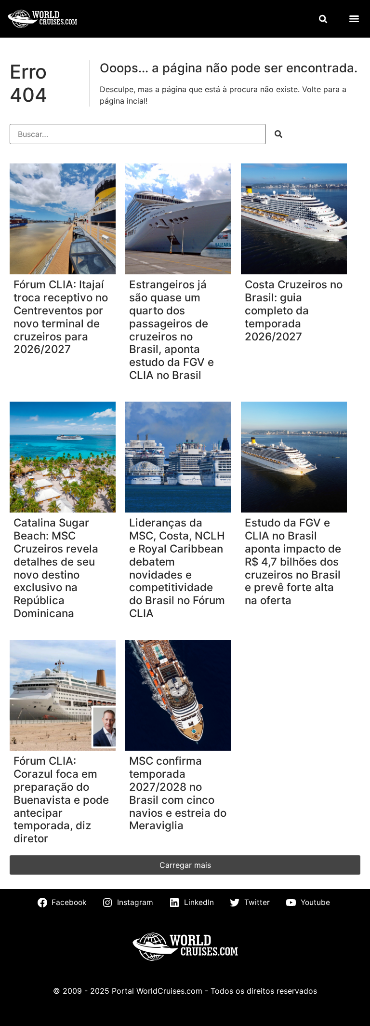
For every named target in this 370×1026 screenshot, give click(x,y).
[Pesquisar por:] (138, 134)
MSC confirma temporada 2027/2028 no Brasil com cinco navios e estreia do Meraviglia (177, 793)
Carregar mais (185, 865)
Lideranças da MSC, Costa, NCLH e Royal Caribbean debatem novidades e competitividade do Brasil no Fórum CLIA (177, 568)
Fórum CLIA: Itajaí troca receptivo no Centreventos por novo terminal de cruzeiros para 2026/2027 (60, 316)
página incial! (123, 101)
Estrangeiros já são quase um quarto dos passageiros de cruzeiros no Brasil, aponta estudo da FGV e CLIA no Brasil (171, 329)
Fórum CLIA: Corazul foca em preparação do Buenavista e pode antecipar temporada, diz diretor (61, 800)
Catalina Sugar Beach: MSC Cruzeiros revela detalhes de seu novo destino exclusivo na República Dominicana (55, 568)
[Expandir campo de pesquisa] (323, 19)
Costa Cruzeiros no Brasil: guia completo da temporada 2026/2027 (294, 310)
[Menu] (354, 19)
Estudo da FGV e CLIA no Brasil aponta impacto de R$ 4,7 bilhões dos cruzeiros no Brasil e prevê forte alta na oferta (293, 561)
